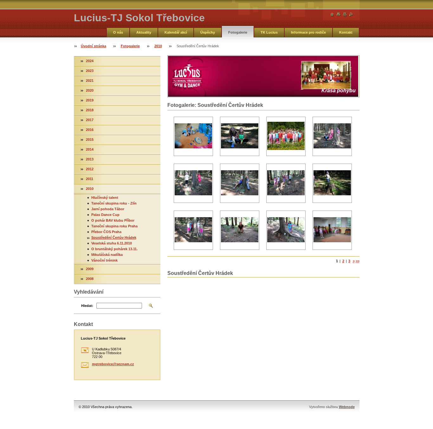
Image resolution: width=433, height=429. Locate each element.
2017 (90, 120)
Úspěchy (207, 32)
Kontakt (345, 32)
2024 (90, 61)
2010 (158, 46)
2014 (90, 149)
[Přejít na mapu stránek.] (338, 14)
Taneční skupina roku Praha (114, 226)
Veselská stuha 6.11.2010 (111, 243)
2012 (90, 169)
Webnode (347, 407)
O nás (118, 32)
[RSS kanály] (351, 14)
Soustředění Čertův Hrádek (113, 237)
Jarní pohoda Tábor (107, 209)
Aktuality (143, 32)
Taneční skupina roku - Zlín (114, 203)
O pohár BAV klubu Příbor (112, 220)
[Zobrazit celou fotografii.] (193, 136)
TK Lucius (269, 32)
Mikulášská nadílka (107, 255)
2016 (90, 130)
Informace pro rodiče (308, 32)
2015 (90, 139)
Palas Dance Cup (105, 215)
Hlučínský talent (104, 197)
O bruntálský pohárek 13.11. (114, 249)
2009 (90, 269)
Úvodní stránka (93, 46)
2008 (90, 279)
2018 (90, 110)
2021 (90, 80)
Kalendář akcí (176, 32)
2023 (90, 71)
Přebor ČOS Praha (106, 232)
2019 (90, 100)
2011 (89, 179)
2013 (90, 159)
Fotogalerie (237, 32)
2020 (90, 90)
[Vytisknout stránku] (345, 14)
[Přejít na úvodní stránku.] (332, 14)
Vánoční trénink (104, 260)
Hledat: (87, 306)
